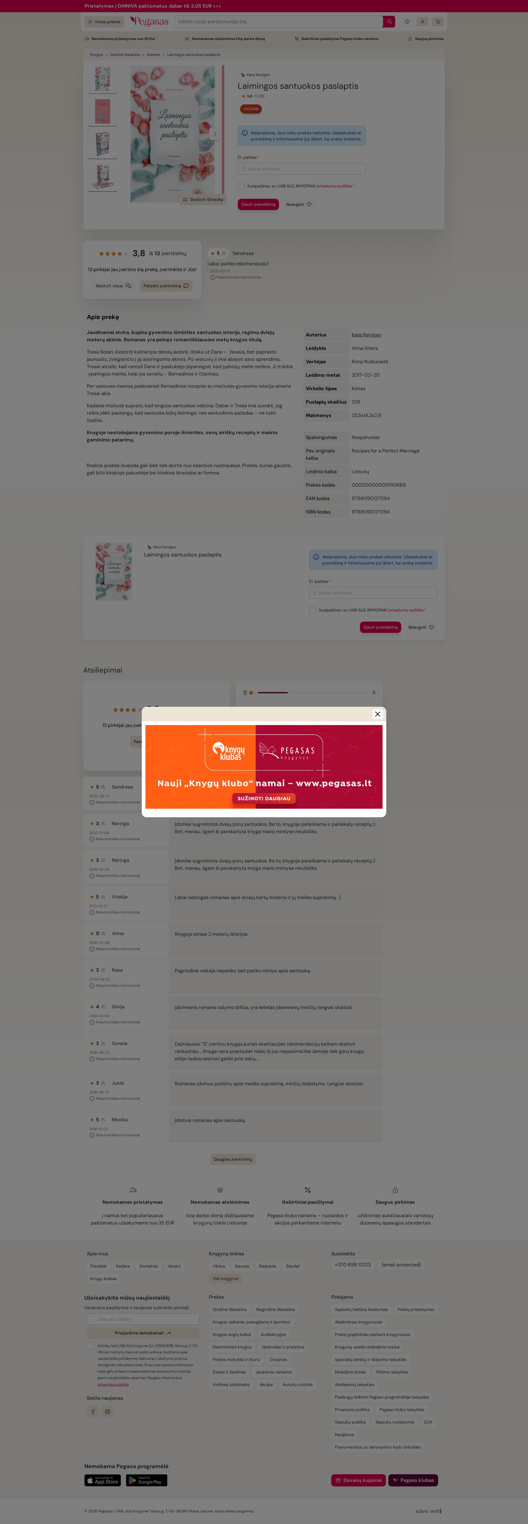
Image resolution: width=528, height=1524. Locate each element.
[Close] (377, 714)
